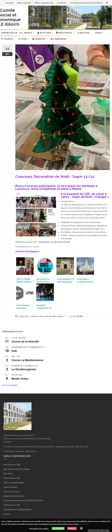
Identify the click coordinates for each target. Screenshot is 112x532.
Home (6, 514)
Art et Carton (33, 246)
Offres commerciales (44, 2)
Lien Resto (61, 2)
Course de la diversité (25, 341)
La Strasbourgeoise (24, 369)
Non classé (58, 316)
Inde (14, 351)
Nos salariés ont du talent (17, 469)
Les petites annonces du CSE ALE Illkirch (23, 500)
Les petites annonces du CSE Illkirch (86, 2)
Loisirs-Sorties (45, 316)
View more (83, 524)
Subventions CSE (9, 33)
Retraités (8, 473)
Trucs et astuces (12, 491)
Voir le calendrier (10, 385)
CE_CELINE (78, 316)
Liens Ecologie (10, 487)
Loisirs (98, 33)
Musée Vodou (20, 378)
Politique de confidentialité (17, 509)
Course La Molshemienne (27, 360)
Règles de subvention (14, 496)
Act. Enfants (25, 33)
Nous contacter (24, 2)
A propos (9, 2)
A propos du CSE (12, 505)
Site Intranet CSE (12, 464)
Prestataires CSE (12, 478)
